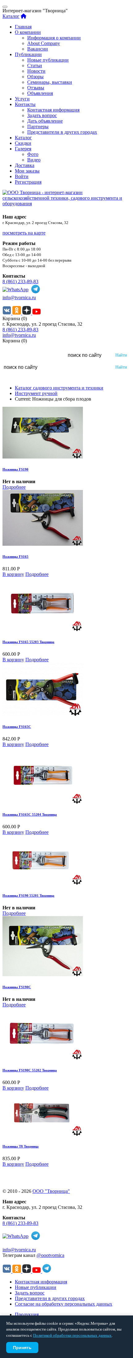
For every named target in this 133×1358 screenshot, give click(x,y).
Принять (22, 1347)
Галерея (23, 148)
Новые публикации (48, 60)
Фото (32, 154)
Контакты (25, 104)
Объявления (40, 93)
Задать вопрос (42, 115)
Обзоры (35, 76)
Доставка (24, 165)
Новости (36, 71)
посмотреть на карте (23, 232)
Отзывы (35, 87)
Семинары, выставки (49, 82)
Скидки (23, 143)
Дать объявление (45, 121)
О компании (28, 32)
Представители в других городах (62, 132)
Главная (23, 26)
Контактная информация (53, 109)
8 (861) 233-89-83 (20, 281)
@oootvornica (50, 1255)
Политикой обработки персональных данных (72, 1335)
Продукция (27, 1314)
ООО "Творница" (51, 1191)
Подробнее (14, 487)
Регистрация (28, 182)
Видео (34, 159)
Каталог (10, 16)
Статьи (34, 65)
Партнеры (38, 126)
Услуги (22, 98)
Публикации (28, 54)
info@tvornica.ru (19, 297)
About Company (43, 43)
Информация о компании (54, 37)
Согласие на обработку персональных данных (63, 1304)
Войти (21, 176)
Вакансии (37, 48)
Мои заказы (27, 170)
